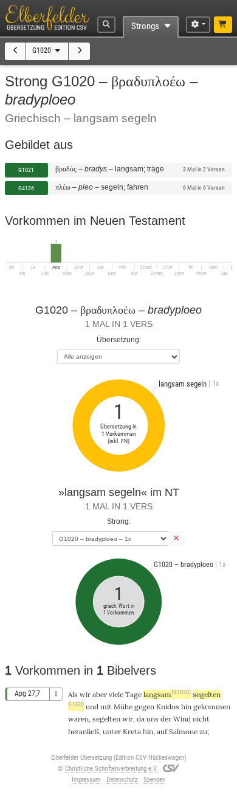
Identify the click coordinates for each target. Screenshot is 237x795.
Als (73, 694)
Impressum (86, 779)
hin (148, 731)
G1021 (26, 170)
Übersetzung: (119, 339)
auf (162, 731)
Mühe (123, 706)
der (165, 718)
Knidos (167, 706)
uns (152, 718)
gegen (144, 706)
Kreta (132, 731)
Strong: (119, 521)
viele (116, 694)
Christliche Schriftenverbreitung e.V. (111, 769)
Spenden (154, 779)
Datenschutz (122, 779)
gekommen (211, 706)
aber (99, 694)
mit (106, 706)
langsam (167, 694)
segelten (106, 718)
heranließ (83, 731)
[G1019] (15, 51)
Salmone (183, 731)
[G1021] (79, 51)
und (92, 706)
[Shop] (223, 24)
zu (203, 731)
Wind (182, 718)
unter (112, 731)
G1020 (42, 50)
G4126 (26, 188)
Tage (133, 694)
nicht (201, 718)
